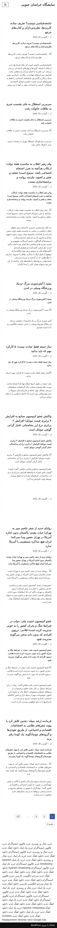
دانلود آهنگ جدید (31, 899)
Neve (52, 925)
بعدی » (50, 824)
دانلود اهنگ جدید (10, 847)
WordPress (36, 925)
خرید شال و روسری (41, 843)
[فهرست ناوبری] (5, 4)
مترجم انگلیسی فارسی (27, 875)
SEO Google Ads (36, 919)
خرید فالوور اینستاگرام (19, 843)
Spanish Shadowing (19, 867)
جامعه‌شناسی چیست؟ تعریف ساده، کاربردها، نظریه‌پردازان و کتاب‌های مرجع (30, 28)
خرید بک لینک (26, 847)
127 (18, 816)
